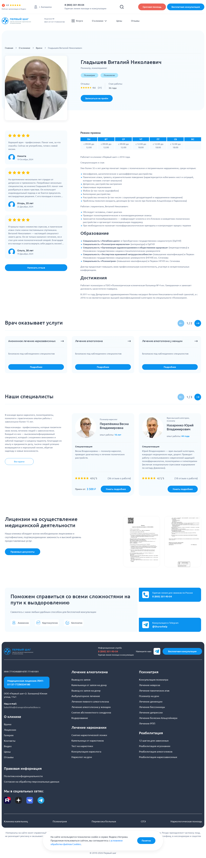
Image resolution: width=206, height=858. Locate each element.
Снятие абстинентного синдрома (91, 712)
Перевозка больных (104, 821)
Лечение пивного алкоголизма (90, 701)
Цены (119, 21)
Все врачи (19, 461)
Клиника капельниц (16, 821)
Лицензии (10, 729)
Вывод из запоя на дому (85, 690)
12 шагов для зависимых (154, 740)
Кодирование (79, 718)
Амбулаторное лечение (85, 696)
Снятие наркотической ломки (89, 735)
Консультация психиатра (153, 679)
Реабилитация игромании (154, 746)
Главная (9, 48)
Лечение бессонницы (152, 707)
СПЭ (143, 821)
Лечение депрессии (151, 712)
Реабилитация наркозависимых (158, 757)
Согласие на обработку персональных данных (31, 781)
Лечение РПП (147, 723)
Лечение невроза (149, 685)
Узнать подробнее (116, 489)
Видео (8, 746)
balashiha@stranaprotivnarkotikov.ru (22, 707)
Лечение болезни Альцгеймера (158, 718)
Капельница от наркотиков (87, 740)
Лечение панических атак (154, 690)
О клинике (97, 21)
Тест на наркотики (82, 746)
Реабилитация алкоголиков (155, 751)
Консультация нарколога (86, 751)
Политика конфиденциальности (23, 776)
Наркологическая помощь (186, 821)
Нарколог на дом (81, 757)
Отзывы (135, 21)
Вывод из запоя (80, 679)
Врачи (39, 48)
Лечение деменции (150, 701)
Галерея (8, 735)
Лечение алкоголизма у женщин (91, 707)
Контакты (9, 740)
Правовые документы (23, 551)
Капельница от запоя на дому (89, 685)
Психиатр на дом (149, 696)
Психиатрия (60, 821)
